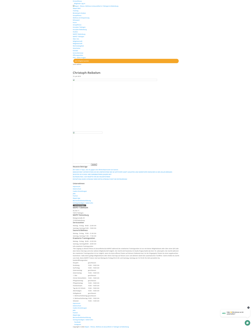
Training (75, 11)
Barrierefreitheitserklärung (82, 200)
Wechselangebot (78, 46)
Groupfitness (77, 15)
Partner (75, 196)
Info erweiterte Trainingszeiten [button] (83, 246)
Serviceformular (78, 53)
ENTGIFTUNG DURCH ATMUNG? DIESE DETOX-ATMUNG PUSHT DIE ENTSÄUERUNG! (100, 179)
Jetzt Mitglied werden (82, 61)
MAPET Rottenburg (79, 34)
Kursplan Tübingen (79, 27)
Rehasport (76, 20)
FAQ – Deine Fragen (79, 58)
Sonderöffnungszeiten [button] (80, 260)
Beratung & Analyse (79, 13)
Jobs (74, 193)
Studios (75, 32)
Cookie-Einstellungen (80, 191)
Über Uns (76, 39)
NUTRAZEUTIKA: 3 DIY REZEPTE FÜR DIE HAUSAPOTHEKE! (91, 177)
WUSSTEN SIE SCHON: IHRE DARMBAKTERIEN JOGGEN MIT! (92, 174)
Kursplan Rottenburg (80, 29)
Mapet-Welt (77, 8)
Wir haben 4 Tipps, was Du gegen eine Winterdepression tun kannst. (95, 170)
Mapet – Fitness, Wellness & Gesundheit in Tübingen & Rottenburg (107, 327)
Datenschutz (77, 189)
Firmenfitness (77, 1)
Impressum (76, 186)
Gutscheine (76, 48)
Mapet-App (76, 198)
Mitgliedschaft (77, 41)
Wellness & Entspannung (81, 18)
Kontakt (75, 51)
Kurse (75, 22)
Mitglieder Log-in (79, 3)
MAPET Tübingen (78, 36)
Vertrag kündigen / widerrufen (83, 203)
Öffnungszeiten (78, 55)
